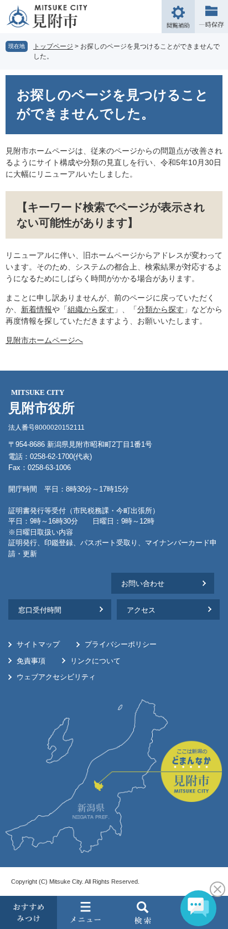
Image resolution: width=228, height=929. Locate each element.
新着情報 (36, 309)
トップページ (53, 46)
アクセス (141, 610)
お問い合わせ (142, 583)
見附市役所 (41, 401)
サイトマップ (38, 644)
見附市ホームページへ (44, 340)
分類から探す (160, 309)
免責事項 (31, 661)
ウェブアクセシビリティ (56, 677)
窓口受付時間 (39, 610)
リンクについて (95, 661)
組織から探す (91, 309)
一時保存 (211, 16)
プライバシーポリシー (121, 644)
